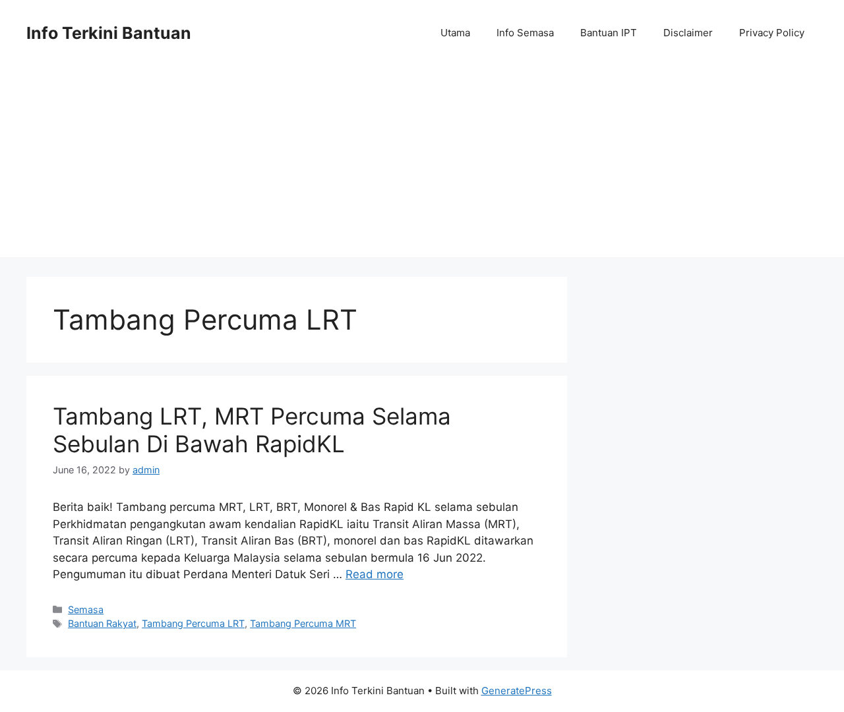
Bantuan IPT (608, 32)
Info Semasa (525, 32)
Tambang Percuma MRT (303, 623)
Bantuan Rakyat (102, 623)
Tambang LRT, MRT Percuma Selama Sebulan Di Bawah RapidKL (252, 430)
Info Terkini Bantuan (108, 33)
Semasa (86, 609)
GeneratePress (516, 690)
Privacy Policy (771, 32)
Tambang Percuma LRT (193, 623)
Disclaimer (688, 32)
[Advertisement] (422, 165)
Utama (455, 32)
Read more (375, 574)
